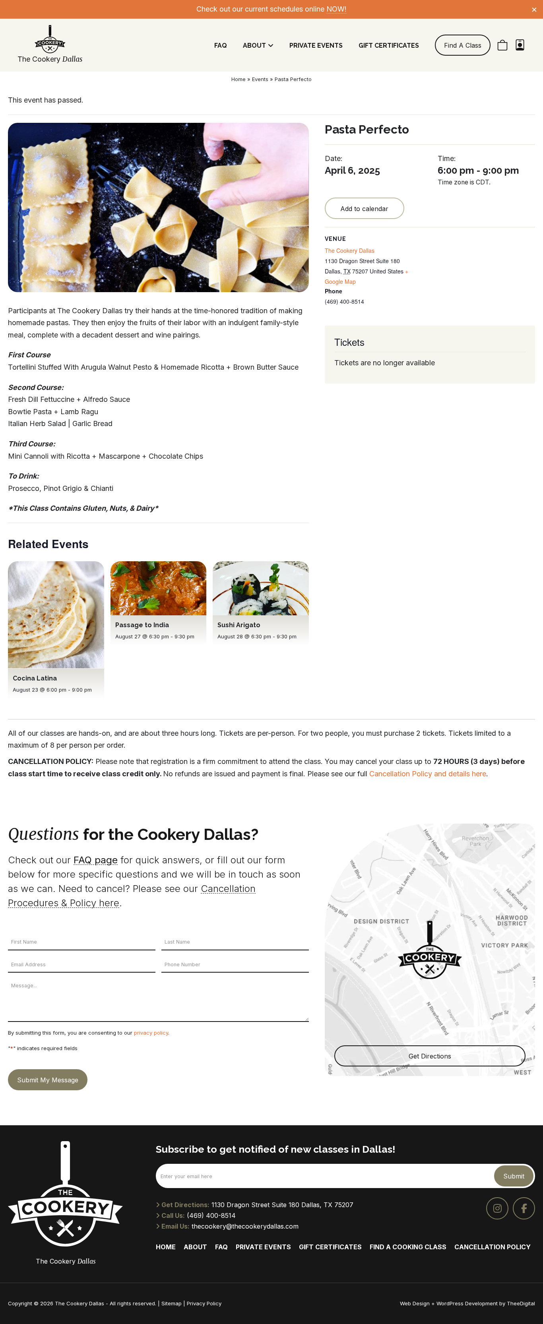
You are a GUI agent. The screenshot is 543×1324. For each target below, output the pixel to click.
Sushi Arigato (238, 625)
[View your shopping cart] (502, 45)
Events (260, 79)
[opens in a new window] (497, 1208)
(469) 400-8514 (211, 1215)
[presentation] (56, 615)
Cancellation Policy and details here (427, 774)
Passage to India (142, 625)
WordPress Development (467, 1303)
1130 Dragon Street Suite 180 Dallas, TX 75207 (282, 1205)
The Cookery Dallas (349, 250)
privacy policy (151, 1032)
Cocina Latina (35, 678)
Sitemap (171, 1303)
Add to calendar (364, 209)
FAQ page (96, 860)
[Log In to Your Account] (520, 45)
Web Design (415, 1303)
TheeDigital (521, 1303)
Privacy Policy (204, 1303)
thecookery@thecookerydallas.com (245, 1226)
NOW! (336, 9)
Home (238, 79)
